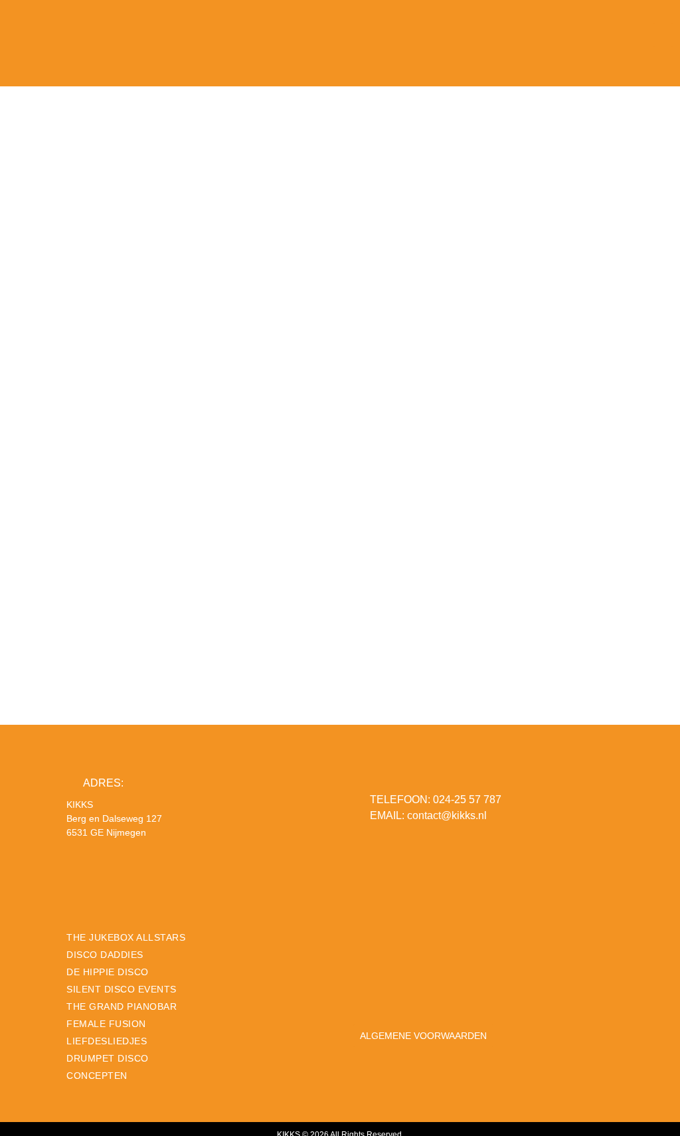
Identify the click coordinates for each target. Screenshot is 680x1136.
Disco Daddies (104, 954)
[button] (663, 35)
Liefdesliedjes (106, 1041)
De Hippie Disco (107, 972)
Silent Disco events (121, 989)
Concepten (97, 1075)
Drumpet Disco (107, 1058)
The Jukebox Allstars (125, 937)
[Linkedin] (409, 986)
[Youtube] (434, 986)
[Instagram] (385, 986)
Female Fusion (106, 1023)
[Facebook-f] (360, 986)
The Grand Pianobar (121, 1006)
